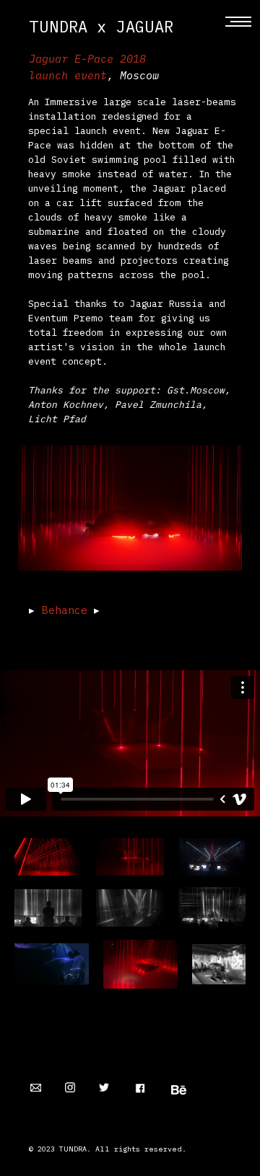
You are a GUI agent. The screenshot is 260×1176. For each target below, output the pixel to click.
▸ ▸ (64, 610)
